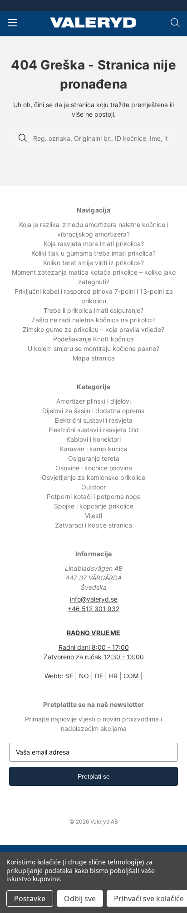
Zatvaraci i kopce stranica (93, 525)
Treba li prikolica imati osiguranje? (93, 310)
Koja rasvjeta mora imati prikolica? (94, 243)
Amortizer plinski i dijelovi (93, 401)
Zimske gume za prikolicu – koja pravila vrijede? (93, 329)
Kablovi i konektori (93, 439)
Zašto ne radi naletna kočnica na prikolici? (93, 320)
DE (99, 676)
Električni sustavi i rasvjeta (93, 420)
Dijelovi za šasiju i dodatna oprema (93, 411)
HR (113, 676)
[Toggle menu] (12, 22)
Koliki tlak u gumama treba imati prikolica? (93, 253)
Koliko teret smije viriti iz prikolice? (93, 262)
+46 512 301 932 (93, 608)
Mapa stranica (94, 358)
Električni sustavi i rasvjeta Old (94, 430)
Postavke (29, 898)
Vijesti (93, 515)
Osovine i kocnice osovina (93, 468)
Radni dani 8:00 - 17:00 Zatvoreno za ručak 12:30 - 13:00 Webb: (94, 654)
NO (84, 676)
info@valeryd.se (94, 599)
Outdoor (93, 487)
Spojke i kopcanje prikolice (93, 506)
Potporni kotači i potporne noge (94, 496)
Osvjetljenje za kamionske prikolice (93, 477)
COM (130, 676)
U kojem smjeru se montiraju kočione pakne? (93, 348)
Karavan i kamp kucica (94, 449)
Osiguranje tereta (93, 458)
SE (69, 676)
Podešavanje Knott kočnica (93, 339)
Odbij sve (80, 898)
